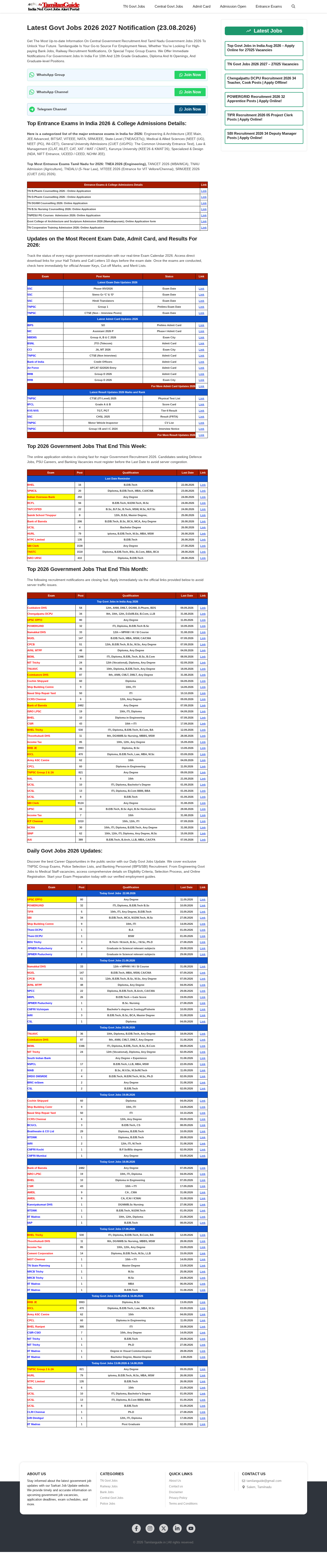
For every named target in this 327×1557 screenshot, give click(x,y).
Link (204, 191)
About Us (175, 1480)
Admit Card (201, 6)
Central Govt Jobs (169, 6)
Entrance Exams (269, 6)
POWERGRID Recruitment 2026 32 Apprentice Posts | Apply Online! (256, 99)
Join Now (192, 75)
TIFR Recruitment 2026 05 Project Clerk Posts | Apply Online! (260, 117)
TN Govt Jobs (134, 6)
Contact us (176, 1486)
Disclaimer (176, 1492)
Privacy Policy (178, 1498)
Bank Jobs (107, 1492)
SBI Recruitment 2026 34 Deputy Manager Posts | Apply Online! (262, 135)
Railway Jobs (109, 1486)
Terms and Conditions (183, 1503)
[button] (293, 6)
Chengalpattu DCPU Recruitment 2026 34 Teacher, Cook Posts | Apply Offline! (261, 80)
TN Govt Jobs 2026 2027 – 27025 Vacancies (263, 64)
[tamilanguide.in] (53, 6)
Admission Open (233, 6)
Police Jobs (107, 1503)
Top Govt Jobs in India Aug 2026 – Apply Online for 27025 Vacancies (260, 48)
